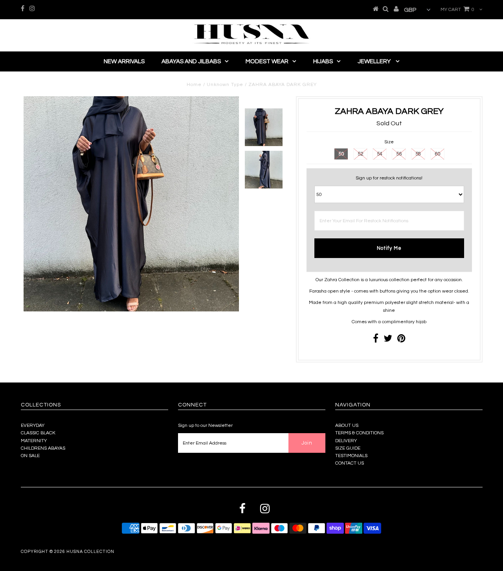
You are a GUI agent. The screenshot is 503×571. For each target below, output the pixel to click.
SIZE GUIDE (347, 448)
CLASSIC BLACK (38, 433)
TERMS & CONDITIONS (359, 433)
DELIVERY (346, 440)
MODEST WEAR (267, 61)
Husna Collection (90, 551)
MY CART (457, 9)
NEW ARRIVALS (124, 61)
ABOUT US (346, 425)
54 (379, 154)
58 (418, 154)
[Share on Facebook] (375, 340)
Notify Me (389, 248)
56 (399, 154)
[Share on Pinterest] (401, 340)
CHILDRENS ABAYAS (43, 448)
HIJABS (323, 61)
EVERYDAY (32, 425)
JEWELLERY (375, 61)
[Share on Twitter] (388, 340)
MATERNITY (34, 440)
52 (360, 154)
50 (341, 154)
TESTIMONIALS (351, 455)
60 (437, 154)
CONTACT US (349, 463)
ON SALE (30, 455)
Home (194, 84)
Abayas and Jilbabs (191, 61)
